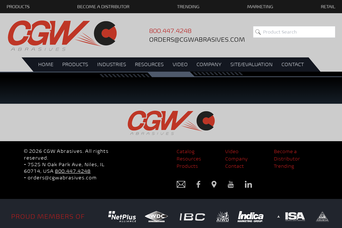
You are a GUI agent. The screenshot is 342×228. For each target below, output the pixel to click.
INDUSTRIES (111, 64)
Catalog (186, 151)
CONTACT (292, 64)
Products (187, 166)
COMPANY (208, 64)
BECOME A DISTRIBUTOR (103, 6)
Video (232, 151)
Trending (188, 6)
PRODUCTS (18, 6)
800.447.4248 (72, 171)
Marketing (260, 6)
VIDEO (180, 64)
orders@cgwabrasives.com (62, 178)
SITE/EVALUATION (251, 64)
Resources (189, 159)
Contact (234, 166)
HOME (45, 64)
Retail (328, 6)
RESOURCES (149, 64)
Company (236, 159)
